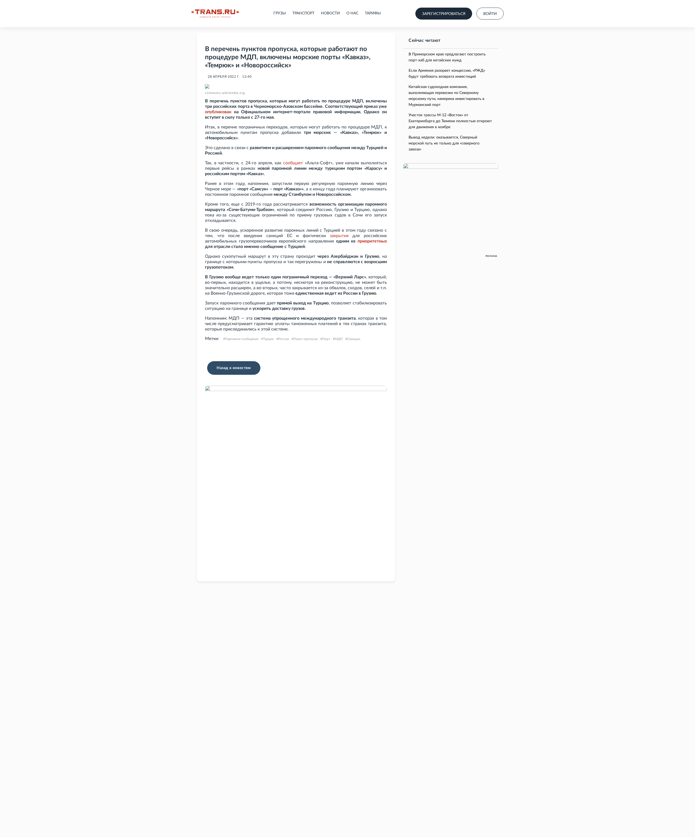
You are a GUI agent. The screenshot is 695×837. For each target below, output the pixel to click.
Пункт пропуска (305, 339)
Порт (326, 339)
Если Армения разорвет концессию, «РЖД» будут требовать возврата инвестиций (447, 73)
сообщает (293, 163)
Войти (490, 14)
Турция (268, 339)
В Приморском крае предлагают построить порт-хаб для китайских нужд (447, 57)
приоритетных (372, 241)
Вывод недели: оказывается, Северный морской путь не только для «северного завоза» (444, 143)
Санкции (353, 339)
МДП (339, 339)
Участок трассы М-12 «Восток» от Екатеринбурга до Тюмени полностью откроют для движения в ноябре (450, 121)
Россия (283, 339)
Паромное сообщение (241, 339)
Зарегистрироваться (443, 14)
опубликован (218, 112)
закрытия (339, 236)
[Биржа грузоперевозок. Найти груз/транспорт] (215, 14)
